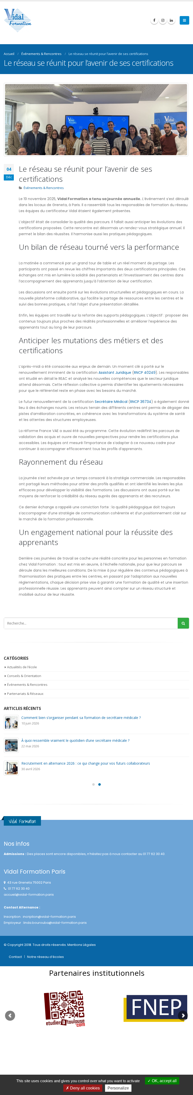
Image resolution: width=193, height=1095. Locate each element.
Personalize (118, 1088)
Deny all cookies (84, 1088)
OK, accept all (164, 1081)
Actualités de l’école (22, 667)
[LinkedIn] (171, 20)
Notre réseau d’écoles (45, 957)
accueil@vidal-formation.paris (29, 894)
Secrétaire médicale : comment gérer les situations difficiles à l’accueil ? (79, 717)
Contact (15, 957)
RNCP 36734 (140, 401)
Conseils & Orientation (24, 676)
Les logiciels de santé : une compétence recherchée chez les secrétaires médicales (88, 763)
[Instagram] (163, 20)
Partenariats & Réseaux (25, 693)
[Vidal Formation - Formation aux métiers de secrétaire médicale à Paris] (17, 20)
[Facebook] (154, 20)
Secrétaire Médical (111, 401)
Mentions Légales (81, 945)
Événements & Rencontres (44, 188)
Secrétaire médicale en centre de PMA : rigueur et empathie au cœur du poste (84, 740)
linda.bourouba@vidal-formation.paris (55, 923)
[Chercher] (183, 623)
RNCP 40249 (145, 372)
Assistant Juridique (115, 372)
